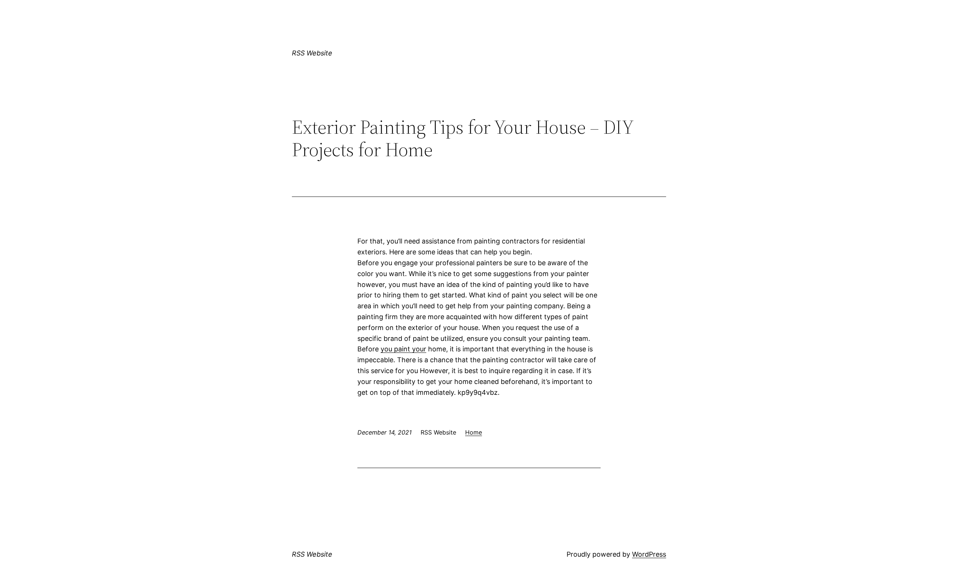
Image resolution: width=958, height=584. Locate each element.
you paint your (403, 349)
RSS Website (312, 53)
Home (473, 432)
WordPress (649, 554)
